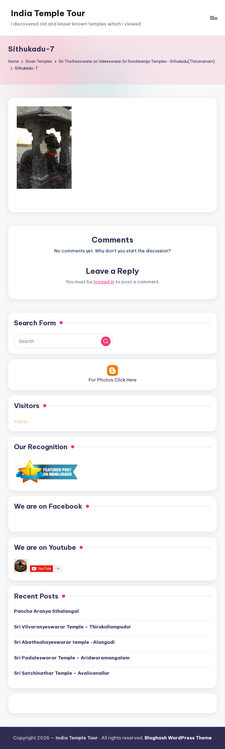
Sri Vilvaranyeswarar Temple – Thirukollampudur (72, 627)
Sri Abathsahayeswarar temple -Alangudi (64, 642)
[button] (106, 341)
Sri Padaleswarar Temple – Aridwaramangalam (72, 658)
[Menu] (213, 18)
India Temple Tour (48, 13)
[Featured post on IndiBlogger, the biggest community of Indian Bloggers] (46, 471)
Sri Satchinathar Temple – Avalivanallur (61, 673)
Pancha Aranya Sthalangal (46, 611)
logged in (104, 282)
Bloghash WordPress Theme (178, 738)
